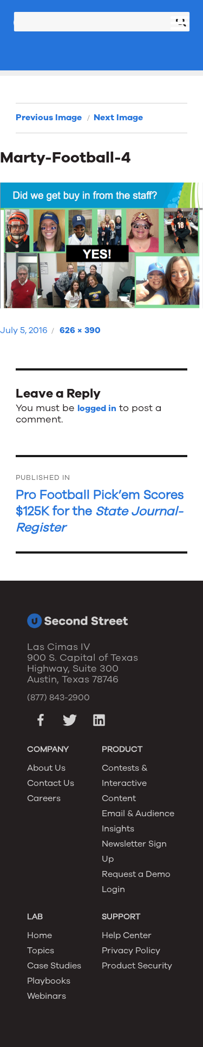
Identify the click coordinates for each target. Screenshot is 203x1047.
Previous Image (49, 117)
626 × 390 (80, 330)
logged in (96, 408)
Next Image (118, 117)
